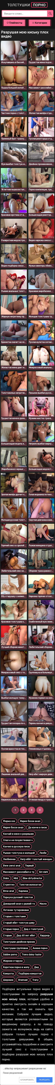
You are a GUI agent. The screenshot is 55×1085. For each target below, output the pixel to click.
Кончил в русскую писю (16, 846)
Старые (7, 935)
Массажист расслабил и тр (18, 872)
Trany (35, 980)
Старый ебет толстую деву (19, 922)
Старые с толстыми (14, 916)
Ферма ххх (9, 821)
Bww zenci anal (11, 865)
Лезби (42, 852)
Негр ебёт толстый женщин (36, 859)
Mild (16, 878)
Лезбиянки (9, 859)
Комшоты (8, 973)
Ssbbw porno (10, 954)
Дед (36, 967)
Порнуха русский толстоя (18, 897)
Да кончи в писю (37, 827)
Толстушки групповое (15, 948)
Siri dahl (43, 872)
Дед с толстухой (33, 929)
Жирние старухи (13, 960)
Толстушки (26, 5)
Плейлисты (15, 22)
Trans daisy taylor (32, 954)
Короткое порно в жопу (16, 967)
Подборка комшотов (30, 973)
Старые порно (11, 929)
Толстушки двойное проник (19, 941)
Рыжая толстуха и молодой (19, 852)
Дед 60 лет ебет (25, 935)
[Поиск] (50, 13)
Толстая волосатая (30, 884)
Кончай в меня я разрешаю (18, 833)
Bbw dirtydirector (32, 878)
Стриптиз (9, 884)
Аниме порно (40, 948)
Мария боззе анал (30, 821)
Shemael (23, 980)
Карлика (23, 891)
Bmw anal (8, 891)
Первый (29, 865)
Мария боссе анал (13, 827)
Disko (6, 878)
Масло (43, 903)
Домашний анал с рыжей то (19, 903)
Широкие (8, 980)
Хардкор (45, 935)
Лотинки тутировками (16, 910)
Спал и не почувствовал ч (18, 840)
